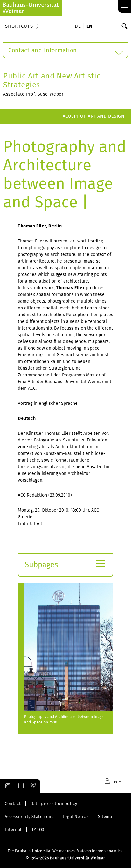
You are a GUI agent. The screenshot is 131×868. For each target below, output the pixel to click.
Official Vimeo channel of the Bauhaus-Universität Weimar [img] (33, 786)
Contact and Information (42, 50)
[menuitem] (79, 27)
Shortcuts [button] (19, 26)
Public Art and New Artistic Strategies (51, 80)
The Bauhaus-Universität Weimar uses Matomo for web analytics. (65, 851)
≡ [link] (125, 5)
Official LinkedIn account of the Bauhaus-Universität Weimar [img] (20, 786)
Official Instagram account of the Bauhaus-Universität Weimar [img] (6, 786)
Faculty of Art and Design (92, 116)
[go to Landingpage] (31, 8)
